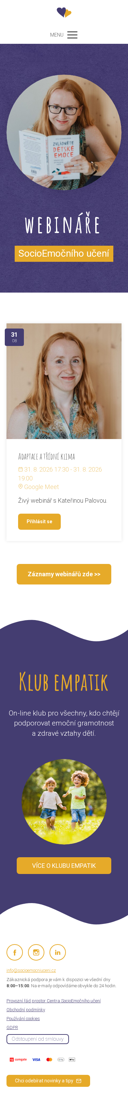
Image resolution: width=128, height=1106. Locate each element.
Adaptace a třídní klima (46, 456)
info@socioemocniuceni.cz (31, 970)
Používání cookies (23, 1018)
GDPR (12, 1027)
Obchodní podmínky (25, 1009)
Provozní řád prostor (53, 1000)
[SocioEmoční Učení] (64, 13)
